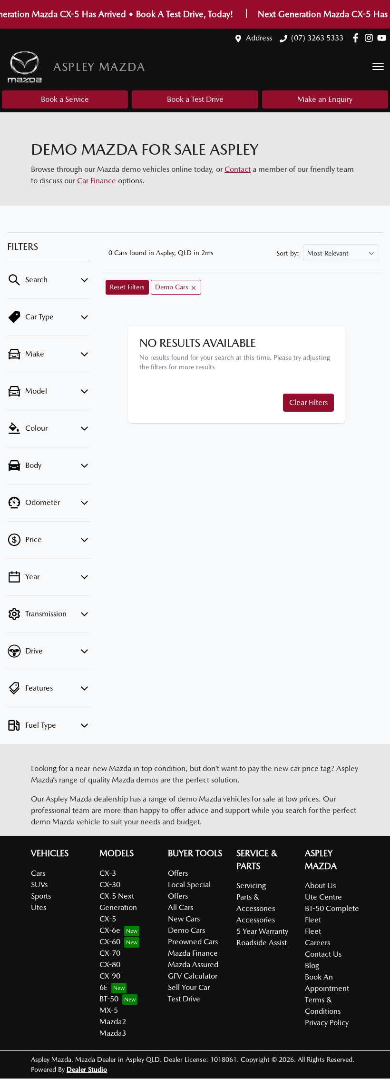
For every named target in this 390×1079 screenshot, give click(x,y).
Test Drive (184, 998)
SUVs (39, 884)
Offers (178, 873)
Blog (312, 965)
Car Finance (96, 180)
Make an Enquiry (324, 99)
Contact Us (323, 954)
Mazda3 (112, 1033)
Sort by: (287, 253)
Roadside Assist (261, 942)
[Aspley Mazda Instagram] (370, 37)
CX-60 (109, 941)
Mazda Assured (193, 964)
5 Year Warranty (262, 931)
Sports (41, 896)
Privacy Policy (327, 1022)
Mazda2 (112, 1021)
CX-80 (109, 964)
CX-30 (109, 884)
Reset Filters (127, 287)
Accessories (255, 919)
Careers (317, 942)
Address (259, 37)
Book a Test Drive (195, 99)
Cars (38, 873)
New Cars (184, 918)
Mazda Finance (193, 953)
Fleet (313, 931)
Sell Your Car (189, 987)
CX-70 (109, 953)
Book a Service (65, 99)
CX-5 (107, 918)
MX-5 (108, 1010)
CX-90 (109, 975)
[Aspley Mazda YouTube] (383, 37)
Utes (38, 907)
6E (103, 987)
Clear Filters (308, 402)
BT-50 (108, 998)
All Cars (180, 907)
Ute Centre (323, 896)
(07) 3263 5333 (317, 37)
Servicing (251, 885)
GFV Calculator (192, 975)
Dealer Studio (87, 1069)
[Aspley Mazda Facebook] (357, 37)
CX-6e (109, 930)
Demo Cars (186, 930)
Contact (237, 169)
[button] (378, 66)
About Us (320, 885)
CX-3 (107, 873)
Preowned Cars (193, 941)
